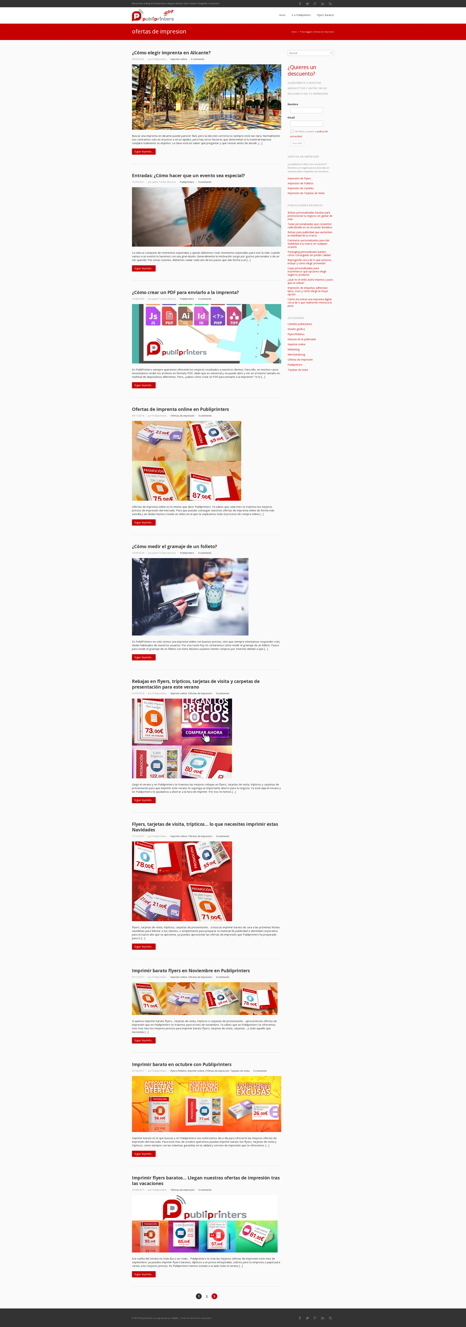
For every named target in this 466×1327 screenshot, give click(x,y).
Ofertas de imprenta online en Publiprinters (180, 409)
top (458, 1319)
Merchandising (296, 354)
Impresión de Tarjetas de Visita (306, 193)
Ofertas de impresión (182, 415)
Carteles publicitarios (300, 324)
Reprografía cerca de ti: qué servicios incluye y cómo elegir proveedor (309, 261)
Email (291, 117)
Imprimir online (179, 59)
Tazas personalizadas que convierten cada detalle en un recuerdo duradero (310, 225)
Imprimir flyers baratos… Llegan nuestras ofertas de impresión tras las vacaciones (206, 1180)
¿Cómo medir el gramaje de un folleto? (174, 546)
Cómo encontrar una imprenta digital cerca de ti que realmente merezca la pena (310, 302)
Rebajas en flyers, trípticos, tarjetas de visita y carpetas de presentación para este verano (196, 684)
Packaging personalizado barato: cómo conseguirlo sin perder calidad (309, 253)
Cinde (175, 1318)
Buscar (331, 53)
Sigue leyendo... (143, 151)
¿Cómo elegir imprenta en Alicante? (171, 52)
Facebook (299, 3)
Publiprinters (187, 182)
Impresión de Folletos (300, 183)
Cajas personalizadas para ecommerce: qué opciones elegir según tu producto (307, 271)
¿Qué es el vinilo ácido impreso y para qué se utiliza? (310, 281)
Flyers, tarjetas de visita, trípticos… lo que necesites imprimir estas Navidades (205, 827)
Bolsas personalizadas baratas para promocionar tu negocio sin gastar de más (310, 216)
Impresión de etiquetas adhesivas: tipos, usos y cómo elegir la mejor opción (308, 291)
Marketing (294, 349)
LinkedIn (322, 3)
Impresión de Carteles (301, 188)
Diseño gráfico (296, 329)
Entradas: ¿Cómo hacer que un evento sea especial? (188, 175)
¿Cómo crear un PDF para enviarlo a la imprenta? (185, 292)
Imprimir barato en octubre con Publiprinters (181, 1064)
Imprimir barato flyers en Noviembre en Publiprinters (191, 970)
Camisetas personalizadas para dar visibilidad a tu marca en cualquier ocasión (308, 244)
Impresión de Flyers (299, 178)
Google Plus (315, 3)
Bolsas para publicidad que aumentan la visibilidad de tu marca (310, 233)
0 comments (197, 59)
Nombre (293, 104)
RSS (330, 3)
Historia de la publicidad (302, 339)
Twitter (307, 3)
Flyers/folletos (179, 1070)
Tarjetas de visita (240, 1070)
